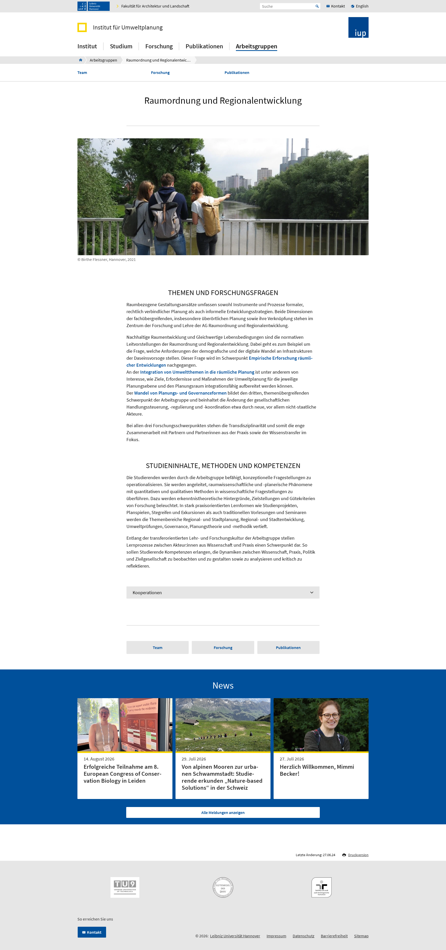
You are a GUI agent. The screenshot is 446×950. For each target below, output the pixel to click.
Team (82, 72)
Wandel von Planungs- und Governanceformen (180, 393)
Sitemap (361, 935)
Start (317, 6)
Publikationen (237, 72)
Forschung (160, 72)
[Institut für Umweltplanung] (79, 60)
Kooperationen (147, 592)
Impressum (276, 935)
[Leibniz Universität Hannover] (93, 6)
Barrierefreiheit (334, 935)
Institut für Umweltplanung (128, 27)
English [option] (362, 6)
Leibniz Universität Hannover (235, 935)
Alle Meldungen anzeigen (223, 812)
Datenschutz (303, 935)
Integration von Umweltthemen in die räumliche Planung (197, 372)
